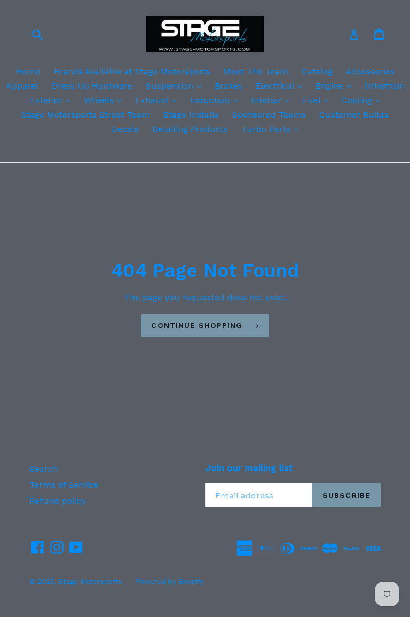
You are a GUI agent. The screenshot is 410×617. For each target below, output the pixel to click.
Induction (216, 100)
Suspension (176, 85)
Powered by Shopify (170, 581)
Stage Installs (191, 115)
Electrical (282, 85)
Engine (336, 85)
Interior (273, 100)
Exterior (53, 100)
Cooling (363, 100)
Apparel (22, 86)
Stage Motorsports (90, 581)
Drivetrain (385, 86)
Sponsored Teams (269, 115)
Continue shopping (196, 325)
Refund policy (57, 501)
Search (43, 469)
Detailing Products (190, 129)
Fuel (318, 100)
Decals (125, 129)
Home (28, 71)
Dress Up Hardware (92, 86)
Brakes (228, 86)
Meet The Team (256, 71)
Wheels (105, 100)
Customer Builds (354, 115)
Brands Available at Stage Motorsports (132, 71)
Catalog (317, 71)
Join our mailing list (249, 468)
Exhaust (158, 100)
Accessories (370, 71)
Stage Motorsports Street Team (85, 115)
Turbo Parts (272, 128)
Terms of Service (63, 485)
